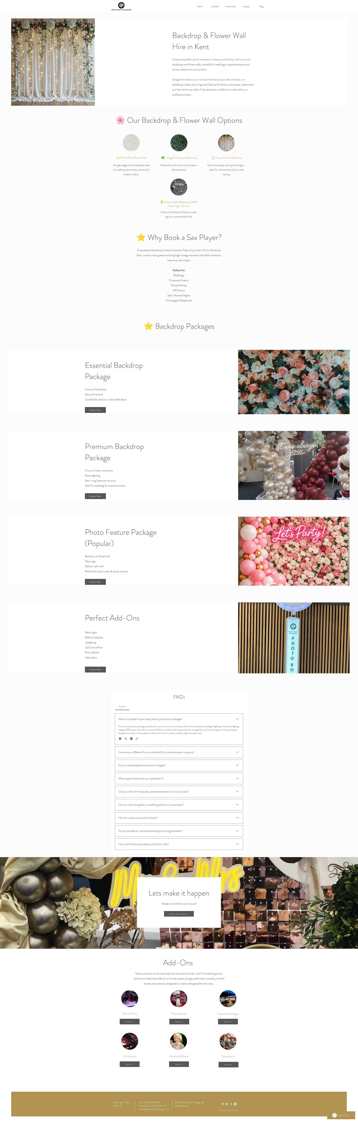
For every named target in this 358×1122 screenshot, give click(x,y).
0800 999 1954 (152, 1102)
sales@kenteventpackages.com (154, 1109)
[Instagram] (222, 1104)
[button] (120, 738)
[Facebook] (231, 1104)
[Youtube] (235, 1104)
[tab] (122, 706)
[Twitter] (226, 1104)
